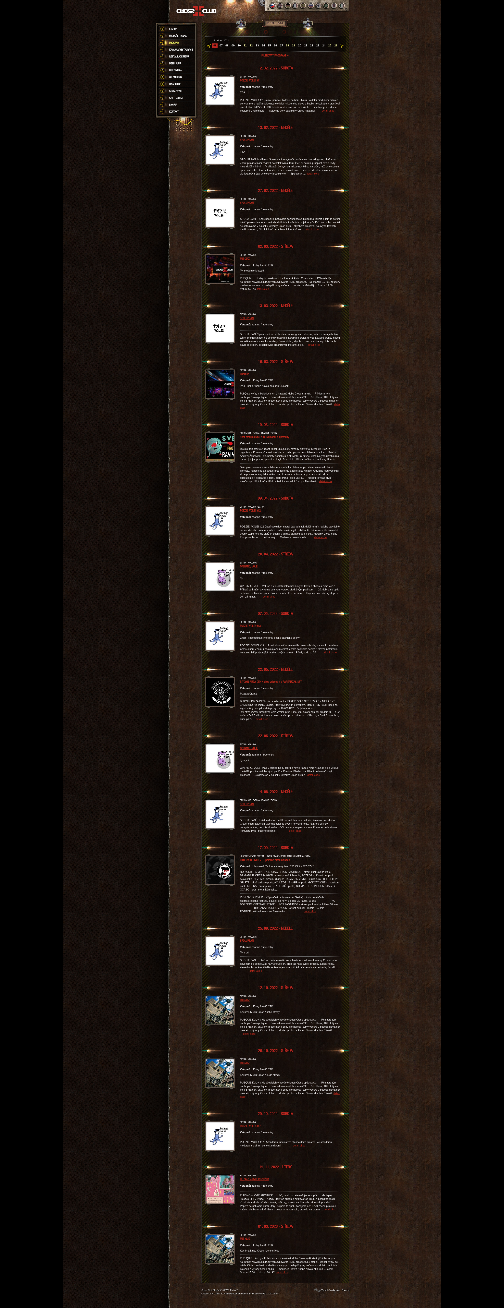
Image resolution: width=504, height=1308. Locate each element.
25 (329, 45)
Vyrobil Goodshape (330, 1290)
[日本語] (334, 5)
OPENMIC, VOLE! (249, 566)
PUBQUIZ (245, 258)
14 (263, 45)
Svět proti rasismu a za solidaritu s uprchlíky (264, 437)
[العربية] (326, 5)
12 (251, 45)
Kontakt (174, 111)
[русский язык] (311, 5)
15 (269, 45)
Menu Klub (175, 63)
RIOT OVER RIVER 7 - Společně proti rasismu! (265, 860)
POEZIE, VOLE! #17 (250, 1126)
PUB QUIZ (245, 1238)
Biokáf (173, 104)
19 (293, 45)
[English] (280, 5)
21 (305, 45)
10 (239, 45)
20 (299, 45)
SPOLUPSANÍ (247, 139)
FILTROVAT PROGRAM (275, 55)
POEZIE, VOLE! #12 (250, 510)
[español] (303, 5)
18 (287, 45)
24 (323, 45)
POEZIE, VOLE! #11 (250, 80)
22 (311, 45)
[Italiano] (342, 5)
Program (174, 42)
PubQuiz (244, 374)
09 (233, 45)
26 (335, 45)
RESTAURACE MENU (179, 56)
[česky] (272, 5)
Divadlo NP (175, 84)
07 (221, 45)
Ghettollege (176, 97)
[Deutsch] (288, 5)
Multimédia (175, 70)
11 (245, 45)
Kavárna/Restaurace (181, 49)
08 (227, 45)
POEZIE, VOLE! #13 (250, 625)
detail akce (328, 110)
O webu (345, 1290)
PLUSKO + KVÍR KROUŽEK (254, 1179)
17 (281, 45)
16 (275, 45)
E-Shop (173, 28)
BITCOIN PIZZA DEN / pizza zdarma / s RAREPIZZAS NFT (271, 681)
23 (317, 45)
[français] (295, 5)
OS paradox (175, 77)
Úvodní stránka (178, 35)
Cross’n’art (176, 90)
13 (257, 45)
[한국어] (318, 5)
